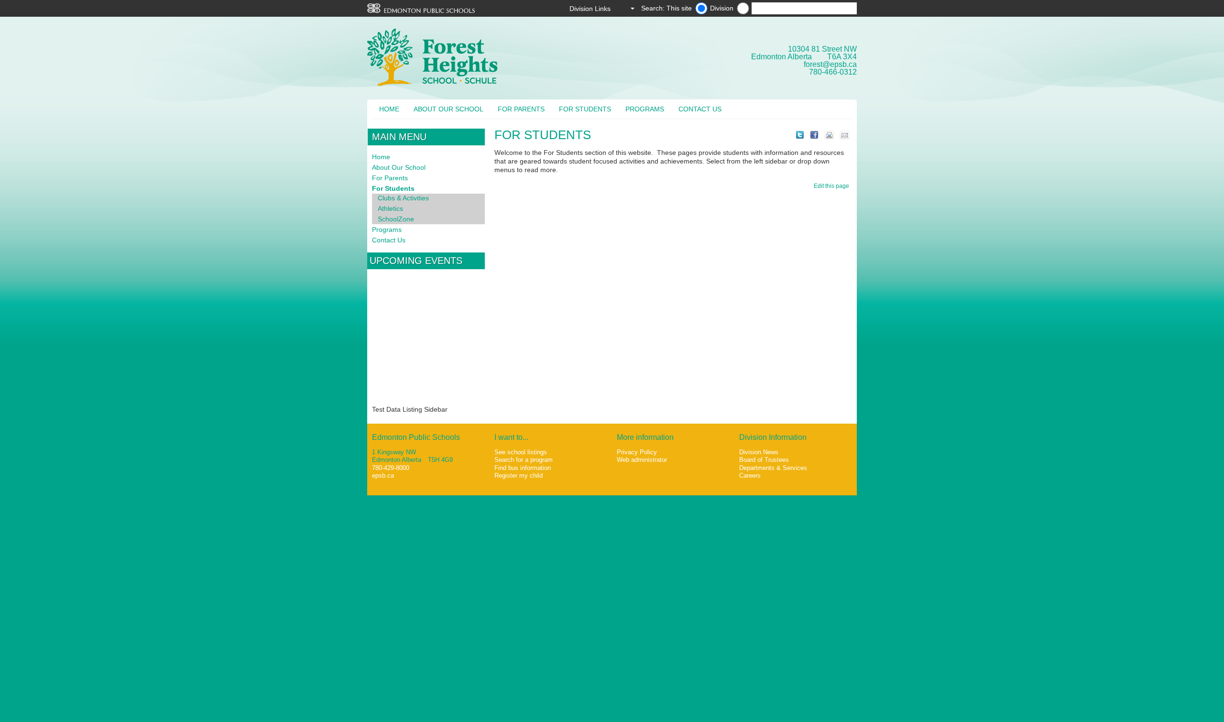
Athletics (390, 208)
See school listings (520, 452)
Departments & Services (773, 467)
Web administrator (642, 459)
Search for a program (523, 459)
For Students (585, 109)
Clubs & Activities (403, 198)
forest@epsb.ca (830, 64)
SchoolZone (396, 219)
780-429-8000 (390, 467)
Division (721, 8)
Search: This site (666, 8)
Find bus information (522, 467)
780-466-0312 (833, 72)
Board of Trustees (764, 459)
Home (389, 109)
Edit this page (833, 186)
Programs (644, 109)
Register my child (518, 475)
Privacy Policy (637, 452)
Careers (750, 475)
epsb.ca (383, 475)
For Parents (521, 109)
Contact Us (699, 109)
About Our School (448, 109)
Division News (758, 452)
